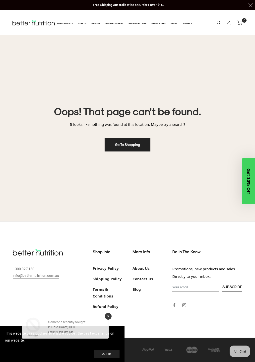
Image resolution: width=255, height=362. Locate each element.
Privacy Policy (106, 268)
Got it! (106, 354)
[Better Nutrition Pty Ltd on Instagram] (184, 304)
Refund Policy (106, 306)
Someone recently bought (66, 323)
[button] (248, 181)
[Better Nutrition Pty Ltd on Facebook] (174, 304)
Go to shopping (127, 145)
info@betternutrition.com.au (36, 276)
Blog (136, 289)
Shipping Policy (107, 278)
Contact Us (142, 278)
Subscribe (232, 287)
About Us (140, 268)
